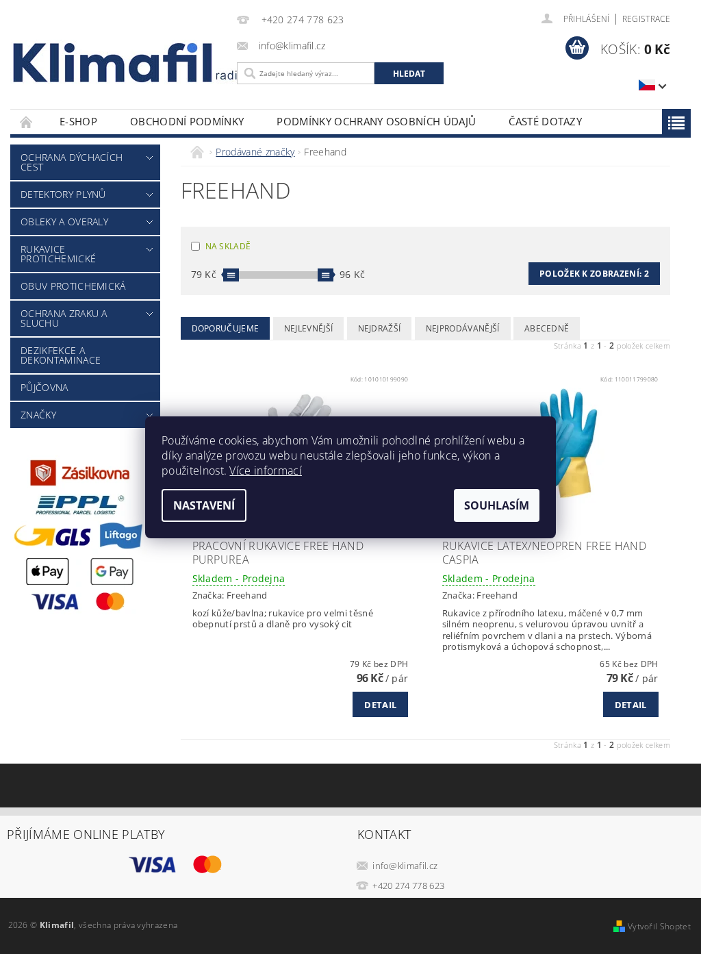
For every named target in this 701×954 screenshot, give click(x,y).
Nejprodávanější (463, 328)
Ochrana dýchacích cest (72, 162)
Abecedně (547, 328)
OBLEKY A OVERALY (64, 221)
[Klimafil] (114, 63)
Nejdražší (379, 328)
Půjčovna (44, 387)
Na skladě (228, 246)
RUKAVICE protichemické (58, 253)
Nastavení (204, 505)
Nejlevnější (308, 328)
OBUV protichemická (73, 285)
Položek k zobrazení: (594, 273)
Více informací (265, 470)
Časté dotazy (545, 121)
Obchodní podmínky (187, 121)
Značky (38, 414)
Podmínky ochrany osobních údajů (376, 121)
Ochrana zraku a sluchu (64, 318)
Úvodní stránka (26, 122)
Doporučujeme (225, 328)
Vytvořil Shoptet (659, 926)
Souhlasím (496, 505)
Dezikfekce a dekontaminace (61, 355)
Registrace (646, 19)
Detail (380, 705)
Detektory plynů (63, 194)
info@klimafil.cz (404, 865)
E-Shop (78, 121)
